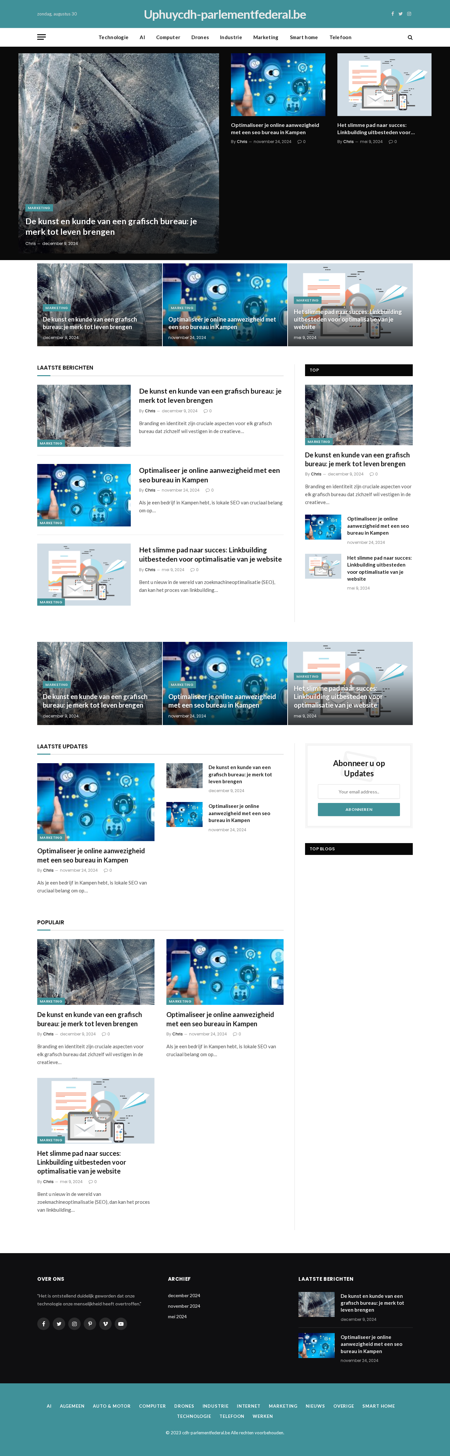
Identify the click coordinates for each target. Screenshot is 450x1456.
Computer (168, 37)
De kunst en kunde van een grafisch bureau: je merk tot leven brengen (111, 226)
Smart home (304, 37)
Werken (263, 1416)
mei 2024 (177, 1316)
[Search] (410, 37)
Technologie (113, 37)
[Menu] (41, 37)
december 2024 (184, 1295)
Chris (30, 243)
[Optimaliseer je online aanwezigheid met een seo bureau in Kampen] (278, 84)
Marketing (266, 37)
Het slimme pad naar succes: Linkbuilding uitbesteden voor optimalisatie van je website (374, 129)
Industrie (231, 37)
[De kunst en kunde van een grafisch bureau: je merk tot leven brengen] (118, 153)
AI (142, 37)
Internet (249, 1406)
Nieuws (315, 1406)
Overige (343, 1406)
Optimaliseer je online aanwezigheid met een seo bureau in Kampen (275, 128)
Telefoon (340, 37)
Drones (200, 37)
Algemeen (72, 1406)
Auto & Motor (112, 1406)
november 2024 (184, 1306)
